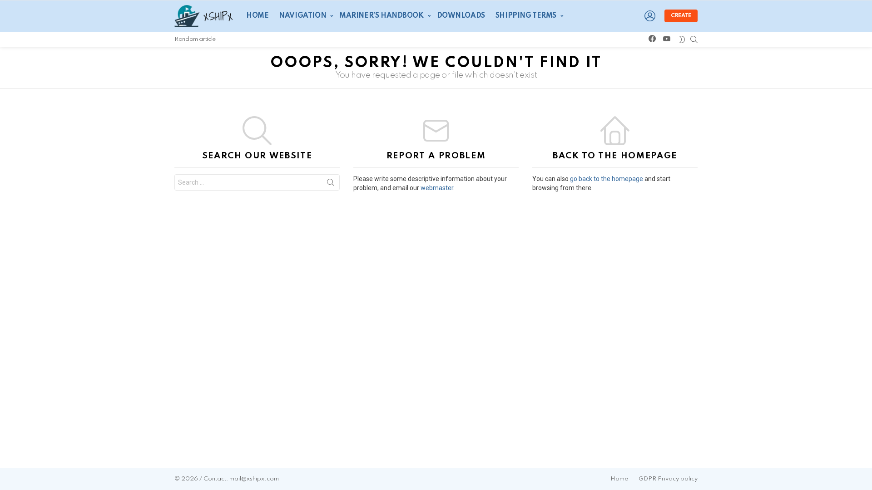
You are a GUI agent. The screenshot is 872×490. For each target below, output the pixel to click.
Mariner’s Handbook (381, 16)
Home (257, 16)
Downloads (461, 16)
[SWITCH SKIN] (682, 39)
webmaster (437, 187)
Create (681, 16)
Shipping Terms (525, 16)
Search (331, 184)
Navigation (302, 16)
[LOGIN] (649, 16)
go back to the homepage (606, 178)
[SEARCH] (694, 39)
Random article (195, 39)
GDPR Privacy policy (668, 479)
